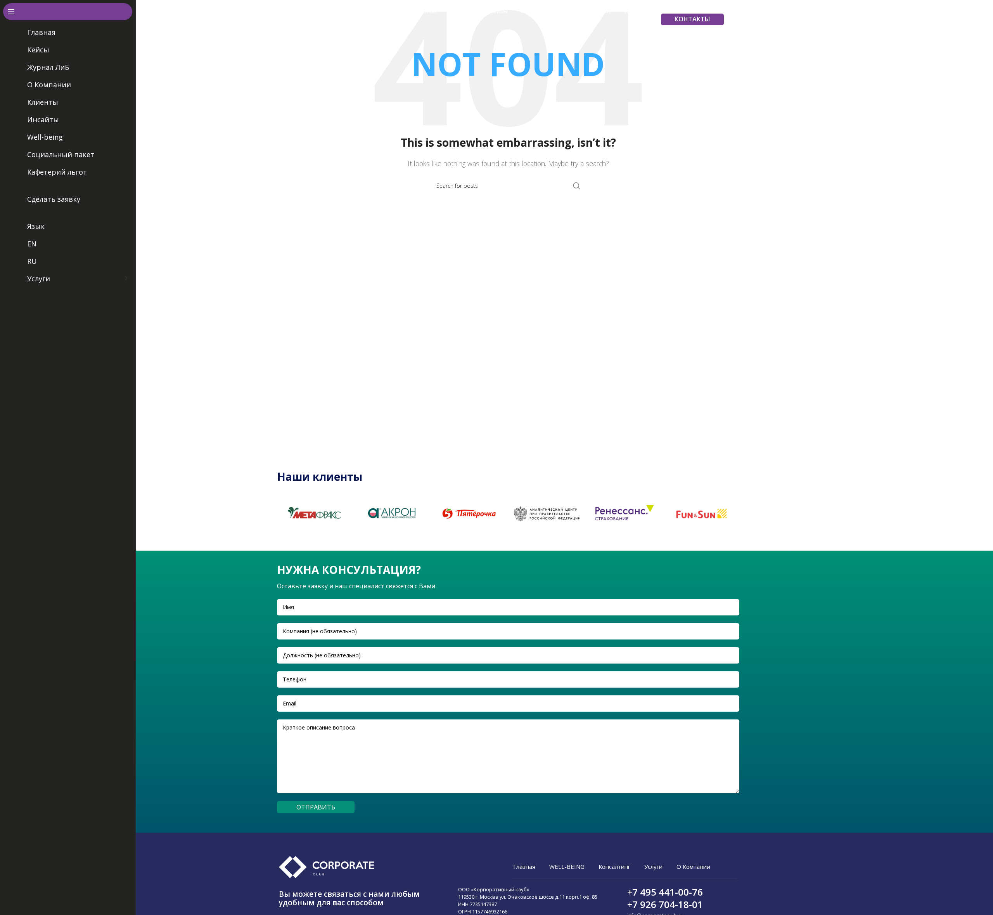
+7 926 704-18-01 (665, 904)
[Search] (735, 19)
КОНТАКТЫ (692, 19)
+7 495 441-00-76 (665, 892)
